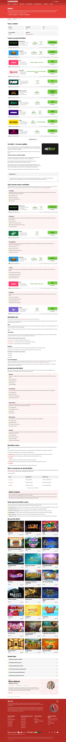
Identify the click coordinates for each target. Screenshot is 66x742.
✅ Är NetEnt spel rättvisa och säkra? (15, 662)
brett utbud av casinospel (25, 319)
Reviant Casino (23, 717)
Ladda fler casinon (32, 139)
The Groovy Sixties (47, 650)
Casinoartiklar (10, 724)
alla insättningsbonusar (12, 471)
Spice (44, 532)
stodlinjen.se (55, 66)
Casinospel (46, 4)
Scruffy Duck (45, 616)
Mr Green (52, 232)
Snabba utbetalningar (11, 719)
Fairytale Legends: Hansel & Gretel (49, 600)
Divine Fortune (11, 340)
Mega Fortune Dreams (30, 565)
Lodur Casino (23, 719)
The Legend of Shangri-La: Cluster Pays (31, 582)
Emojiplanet (28, 616)
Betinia (52, 102)
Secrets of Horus (11, 650)
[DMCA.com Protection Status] (37, 732)
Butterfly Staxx (11, 633)
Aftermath (10, 532)
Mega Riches (23, 724)
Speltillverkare (10, 722)
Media (51, 4)
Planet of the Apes (12, 599)
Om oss (35, 717)
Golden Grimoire (46, 549)
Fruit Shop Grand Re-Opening (14, 549)
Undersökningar (29, 4)
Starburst (10, 376)
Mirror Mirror (28, 549)
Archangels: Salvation (47, 565)
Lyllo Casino (11, 479)
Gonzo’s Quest (11, 390)
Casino (9, 4)
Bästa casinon (10, 717)
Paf (52, 81)
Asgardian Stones (12, 565)
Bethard (52, 121)
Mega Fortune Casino (52, 91)
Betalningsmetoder (38, 4)
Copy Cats (10, 616)
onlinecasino (21, 148)
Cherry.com (52, 130)
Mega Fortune (11, 341)
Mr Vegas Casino (52, 42)
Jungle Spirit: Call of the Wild (49, 633)
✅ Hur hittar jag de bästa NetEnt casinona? (16, 675)
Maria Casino (11, 482)
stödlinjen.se (56, 47)
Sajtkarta (36, 722)
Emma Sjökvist (14, 681)
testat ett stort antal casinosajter (45, 186)
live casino (47, 362)
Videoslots (10, 485)
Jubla (52, 61)
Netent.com (11, 28)
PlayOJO (52, 308)
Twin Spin (10, 431)
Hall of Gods (11, 343)
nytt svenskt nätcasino (14, 243)
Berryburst (10, 581)
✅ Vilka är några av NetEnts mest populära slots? (17, 669)
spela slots (22, 186)
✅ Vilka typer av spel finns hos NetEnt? (15, 659)
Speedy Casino (23, 722)
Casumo (52, 111)
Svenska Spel (52, 71)
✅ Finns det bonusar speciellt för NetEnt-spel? (17, 672)
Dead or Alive (22, 404)
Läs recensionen (52, 54)
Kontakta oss (36, 719)
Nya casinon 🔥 (15, 4)
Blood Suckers (28, 34)
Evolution (35, 362)
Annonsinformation (11, 20)
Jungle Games (28, 650)
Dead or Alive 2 (11, 404)
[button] (57, 701)
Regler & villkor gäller (46, 47)
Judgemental (28, 532)
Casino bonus (21, 4)
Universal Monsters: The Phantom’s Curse (30, 634)
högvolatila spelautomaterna (37, 404)
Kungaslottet (52, 51)
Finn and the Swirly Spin (48, 581)
